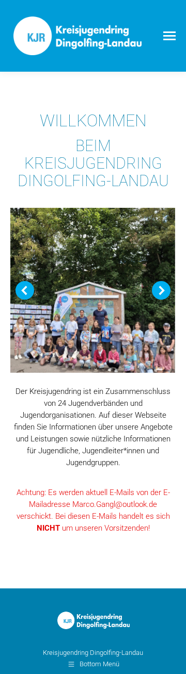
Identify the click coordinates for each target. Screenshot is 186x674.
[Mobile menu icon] (169, 36)
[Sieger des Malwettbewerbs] (92, 290)
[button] (25, 290)
